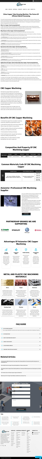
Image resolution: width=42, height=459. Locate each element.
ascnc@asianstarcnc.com (37, 0)
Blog (27, 434)
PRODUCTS (20, 9)
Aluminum (34, 287)
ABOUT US (25, 9)
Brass (7, 287)
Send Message (21, 409)
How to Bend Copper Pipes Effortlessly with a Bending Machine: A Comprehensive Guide (5, 418)
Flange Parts (23, 435)
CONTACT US (32, 9)
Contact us (28, 436)
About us (28, 433)
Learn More (26, 213)
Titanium (21, 307)
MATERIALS (15, 9)
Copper (21, 287)
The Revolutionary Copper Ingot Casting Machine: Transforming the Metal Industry (26, 418)
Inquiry (38, 457)
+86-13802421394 (35, 433)
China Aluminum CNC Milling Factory (15, 417)
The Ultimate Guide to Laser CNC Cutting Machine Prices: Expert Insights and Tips (15, 424)
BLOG (29, 9)
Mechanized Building (37, 416)
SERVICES (10, 9)
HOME (6, 9)
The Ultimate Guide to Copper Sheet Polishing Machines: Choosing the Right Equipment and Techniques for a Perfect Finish (21, 369)
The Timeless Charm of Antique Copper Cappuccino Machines (11, 372)
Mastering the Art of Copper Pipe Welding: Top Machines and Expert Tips (13, 375)
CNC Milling (12, 433)
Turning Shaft (23, 433)
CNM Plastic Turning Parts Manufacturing (26, 423)
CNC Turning (12, 432)
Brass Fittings (23, 432)
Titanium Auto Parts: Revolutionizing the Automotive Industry (37, 423)
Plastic (34, 307)
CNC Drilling (12, 437)
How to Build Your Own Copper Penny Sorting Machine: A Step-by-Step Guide (14, 365)
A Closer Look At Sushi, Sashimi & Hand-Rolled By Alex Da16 (5, 423)
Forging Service (13, 443)
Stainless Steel (7, 307)
